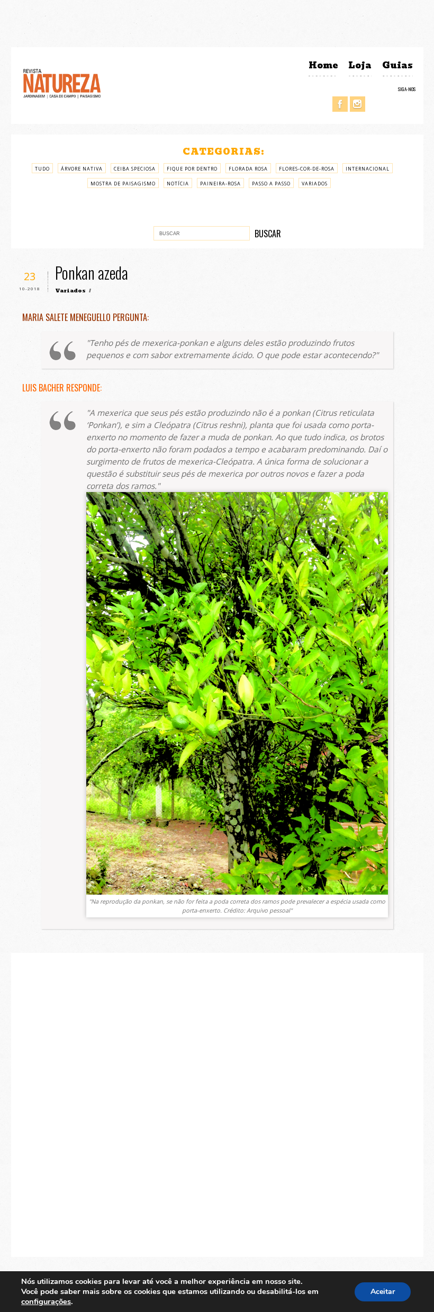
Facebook (340, 104)
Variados (315, 183)
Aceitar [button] (382, 1292)
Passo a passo (271, 183)
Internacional (368, 168)
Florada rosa (248, 168)
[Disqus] (217, 1103)
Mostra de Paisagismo (123, 183)
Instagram (357, 104)
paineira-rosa (220, 183)
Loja (360, 65)
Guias (397, 65)
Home (323, 65)
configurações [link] (46, 1301)
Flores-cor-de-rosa (306, 168)
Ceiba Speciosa (135, 168)
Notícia (178, 183)
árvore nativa (82, 168)
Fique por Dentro (192, 168)
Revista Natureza (61, 82)
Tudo (42, 168)
